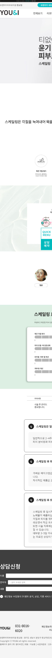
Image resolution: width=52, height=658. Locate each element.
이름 (2, 575)
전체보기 (38, 13)
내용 (2, 588)
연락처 (3, 582)
